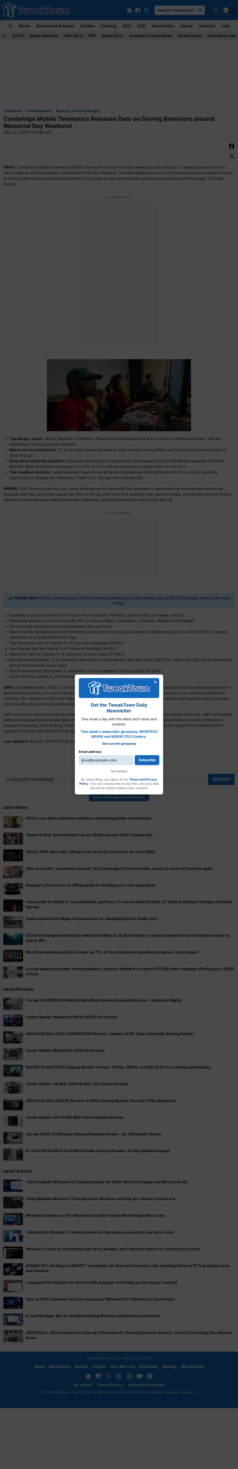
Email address (90, 752)
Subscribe (147, 760)
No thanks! (119, 771)
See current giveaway (119, 743)
